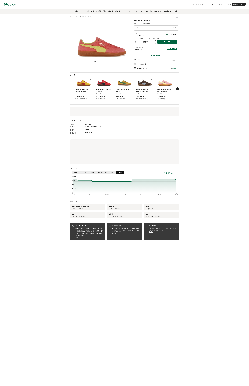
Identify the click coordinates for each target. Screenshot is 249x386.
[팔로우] (173, 17)
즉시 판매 (227, 4)
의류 (142, 11)
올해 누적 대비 (102, 172)
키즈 (123, 11)
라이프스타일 (82, 16)
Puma (89, 16)
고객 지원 (219, 4)
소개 (212, 4)
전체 (77, 11)
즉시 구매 (167, 42)
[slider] (95, 61)
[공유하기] (177, 17)
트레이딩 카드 (168, 11)
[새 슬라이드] (177, 88)
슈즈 (137, 11)
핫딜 (105, 11)
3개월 (84, 172)
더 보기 (89, 237)
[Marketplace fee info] (158, 38)
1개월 (75, 172)
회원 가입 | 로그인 (239, 4)
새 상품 (99, 11)
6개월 (92, 172)
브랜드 (82, 11)
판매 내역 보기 (169, 173)
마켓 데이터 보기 (172, 48)
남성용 (110, 11)
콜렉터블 (157, 11)
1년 (112, 172)
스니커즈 (130, 11)
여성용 (117, 11)
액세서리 (149, 11)
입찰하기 (146, 42)
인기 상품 (90, 11)
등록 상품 (194, 4)
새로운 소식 (204, 4)
